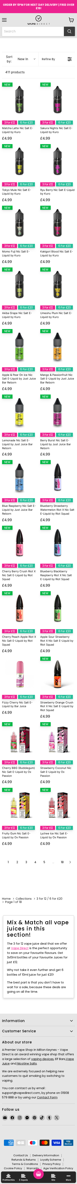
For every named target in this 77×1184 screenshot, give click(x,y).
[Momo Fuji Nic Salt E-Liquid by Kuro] (19, 223)
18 (62, 862)
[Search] (69, 31)
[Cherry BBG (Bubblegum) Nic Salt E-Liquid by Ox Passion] (19, 739)
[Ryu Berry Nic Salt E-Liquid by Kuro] (57, 161)
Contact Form (47, 1097)
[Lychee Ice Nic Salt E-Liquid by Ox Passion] (57, 805)
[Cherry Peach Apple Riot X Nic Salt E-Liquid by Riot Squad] (19, 608)
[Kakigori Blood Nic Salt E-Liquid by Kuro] (57, 223)
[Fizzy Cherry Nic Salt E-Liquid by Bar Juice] (19, 674)
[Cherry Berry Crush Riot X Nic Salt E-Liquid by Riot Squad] (19, 543)
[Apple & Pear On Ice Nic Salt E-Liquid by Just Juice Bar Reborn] (19, 346)
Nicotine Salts (26, 1063)
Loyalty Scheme (50, 1160)
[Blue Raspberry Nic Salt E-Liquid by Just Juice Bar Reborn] (19, 477)
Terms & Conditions (25, 1164)
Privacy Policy (52, 1164)
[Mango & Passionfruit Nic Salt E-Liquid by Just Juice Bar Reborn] (57, 346)
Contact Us (20, 1155)
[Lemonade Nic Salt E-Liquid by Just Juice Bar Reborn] (19, 412)
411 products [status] (15, 72)
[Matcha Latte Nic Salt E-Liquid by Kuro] (19, 100)
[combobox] (33, 31)
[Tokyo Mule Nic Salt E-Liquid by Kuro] (19, 161)
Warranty (32, 1168)
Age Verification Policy (58, 1168)
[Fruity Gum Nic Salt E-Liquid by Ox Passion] (19, 805)
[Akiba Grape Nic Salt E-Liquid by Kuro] (19, 284)
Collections (24, 898)
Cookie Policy (13, 1168)
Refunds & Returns (23, 1160)
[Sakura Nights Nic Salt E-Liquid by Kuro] (57, 100)
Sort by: (17, 59)
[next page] (70, 862)
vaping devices (42, 1059)
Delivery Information (45, 1155)
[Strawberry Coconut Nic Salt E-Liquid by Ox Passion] (57, 739)
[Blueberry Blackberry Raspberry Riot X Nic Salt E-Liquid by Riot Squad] (57, 543)
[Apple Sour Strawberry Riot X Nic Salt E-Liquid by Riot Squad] (57, 608)
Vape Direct (20, 948)
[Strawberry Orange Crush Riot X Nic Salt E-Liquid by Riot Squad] (57, 674)
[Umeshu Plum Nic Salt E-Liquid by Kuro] (57, 284)
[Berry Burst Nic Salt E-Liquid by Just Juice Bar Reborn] (57, 412)
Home (6, 898)
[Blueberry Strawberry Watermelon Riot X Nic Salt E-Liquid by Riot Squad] (57, 477)
